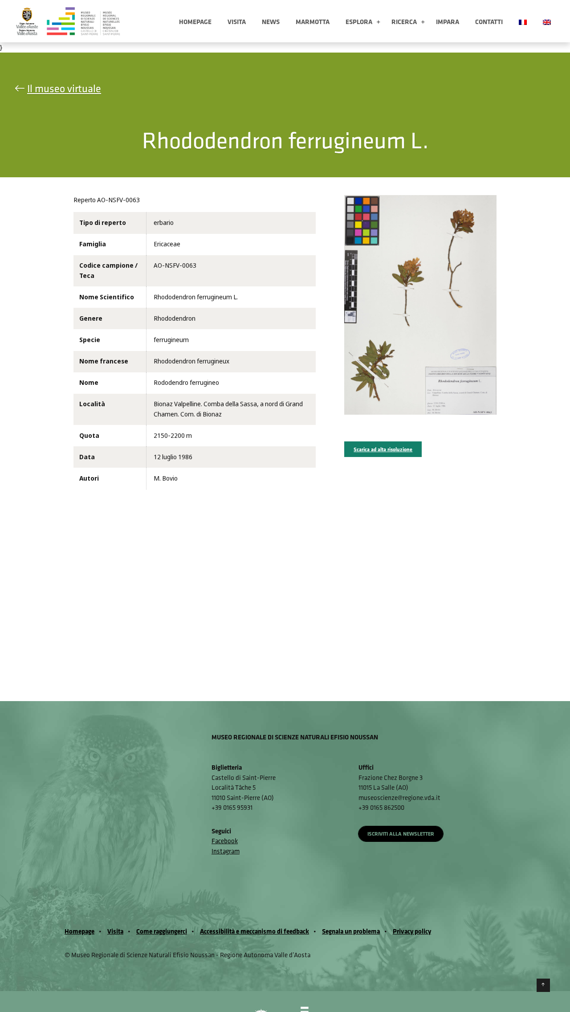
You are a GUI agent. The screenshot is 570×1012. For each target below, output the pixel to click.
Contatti (489, 21)
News (271, 21)
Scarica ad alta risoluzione (383, 449)
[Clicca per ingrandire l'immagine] (420, 305)
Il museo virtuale (64, 88)
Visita (237, 21)
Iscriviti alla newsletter (400, 833)
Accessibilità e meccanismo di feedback (254, 931)
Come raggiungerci (161, 931)
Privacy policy (412, 931)
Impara (447, 21)
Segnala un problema (351, 931)
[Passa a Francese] (523, 21)
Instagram (226, 851)
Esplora (359, 21)
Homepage (195, 21)
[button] (378, 22)
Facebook (225, 841)
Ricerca (404, 21)
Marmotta (313, 21)
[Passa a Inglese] (547, 21)
